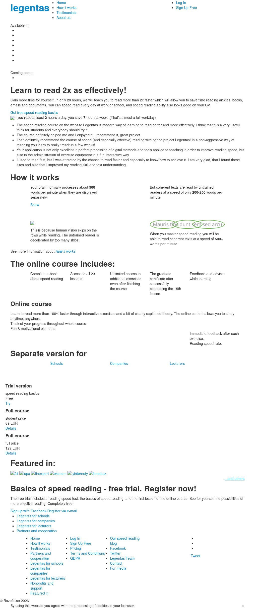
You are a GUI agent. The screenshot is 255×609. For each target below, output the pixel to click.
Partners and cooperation (37, 530)
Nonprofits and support (42, 586)
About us (63, 17)
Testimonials (66, 12)
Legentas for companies (36, 520)
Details (10, 428)
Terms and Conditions (87, 553)
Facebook (118, 548)
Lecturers (177, 363)
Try (7, 403)
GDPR (75, 558)
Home (61, 2)
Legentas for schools (33, 515)
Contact (116, 563)
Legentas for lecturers (34, 525)
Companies (119, 363)
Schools (56, 363)
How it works (66, 7)
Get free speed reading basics (34, 112)
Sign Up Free (186, 7)
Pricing (75, 548)
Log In (181, 2)
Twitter (115, 553)
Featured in (39, 593)
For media (118, 568)
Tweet (195, 555)
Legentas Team (122, 558)
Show (34, 204)
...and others (235, 478)
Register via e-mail (62, 510)
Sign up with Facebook (28, 510)
